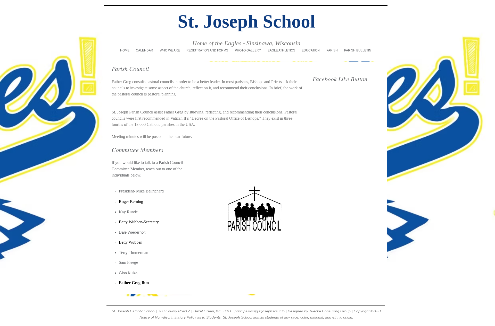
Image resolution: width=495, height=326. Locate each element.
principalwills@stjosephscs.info (260, 311)
